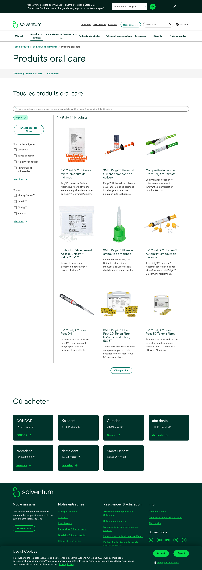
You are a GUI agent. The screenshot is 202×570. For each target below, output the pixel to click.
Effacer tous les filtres (28, 129)
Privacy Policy (66, 564)
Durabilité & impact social (71, 535)
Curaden (112, 435)
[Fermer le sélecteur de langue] (175, 6)
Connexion (86, 24)
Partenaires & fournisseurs (72, 529)
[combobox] (158, 24)
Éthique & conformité (69, 541)
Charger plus (121, 370)
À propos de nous (67, 511)
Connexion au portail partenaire (165, 517)
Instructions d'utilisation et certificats (123, 536)
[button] (166, 562)
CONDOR (22, 435)
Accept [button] (161, 553)
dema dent (68, 465)
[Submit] (170, 24)
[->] (153, 7)
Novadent (22, 465)
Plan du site (155, 523)
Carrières (112, 24)
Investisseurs (99, 24)
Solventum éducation (114, 521)
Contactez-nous (157, 511)
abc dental (158, 435)
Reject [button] (181, 553)
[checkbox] (15, 149)
